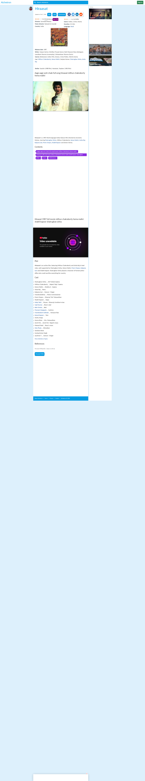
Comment (62, 14)
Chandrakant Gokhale (42, 312)
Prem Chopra (47, 142)
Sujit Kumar (38, 305)
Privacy (51, 584)
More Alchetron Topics (41, 339)
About (39, 584)
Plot (38, 158)
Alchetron (6, 2)
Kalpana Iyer (38, 142)
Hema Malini (56, 59)
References (53, 158)
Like (54, 14)
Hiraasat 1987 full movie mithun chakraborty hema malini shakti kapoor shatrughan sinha (60, 155)
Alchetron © (65, 584)
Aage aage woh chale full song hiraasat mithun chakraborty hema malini (57, 151)
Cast (44, 158)
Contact (57, 584)
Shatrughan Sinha (75, 59)
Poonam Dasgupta (41, 310)
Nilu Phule (38, 328)
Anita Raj (82, 140)
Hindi (72, 26)
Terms (46, 584)
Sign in (140, 2)
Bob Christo (38, 307)
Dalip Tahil (38, 302)
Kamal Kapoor (39, 315)
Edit (49, 14)
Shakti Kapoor (56, 142)
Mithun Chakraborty (44, 59)
